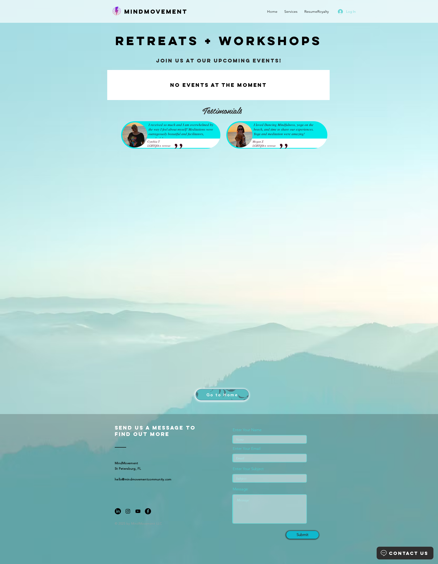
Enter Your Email (247, 449)
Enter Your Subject (248, 469)
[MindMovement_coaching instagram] (128, 511)
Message (240, 489)
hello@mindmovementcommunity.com (143, 479)
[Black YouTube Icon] (138, 511)
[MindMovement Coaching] (148, 511)
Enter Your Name (247, 430)
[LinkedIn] (118, 511)
